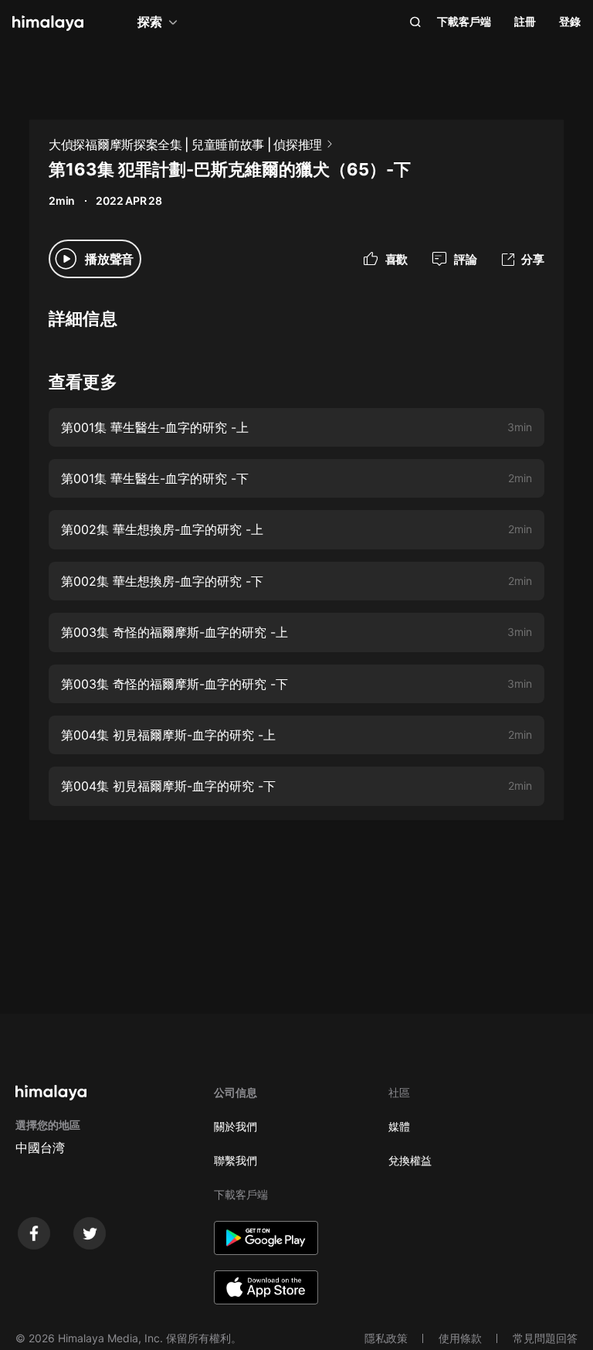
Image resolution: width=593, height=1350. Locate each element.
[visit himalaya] (47, 23)
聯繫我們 (235, 1160)
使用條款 (460, 1338)
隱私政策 (386, 1338)
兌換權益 (410, 1160)
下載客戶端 (464, 21)
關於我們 (235, 1126)
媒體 (399, 1126)
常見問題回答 (545, 1338)
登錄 (570, 21)
